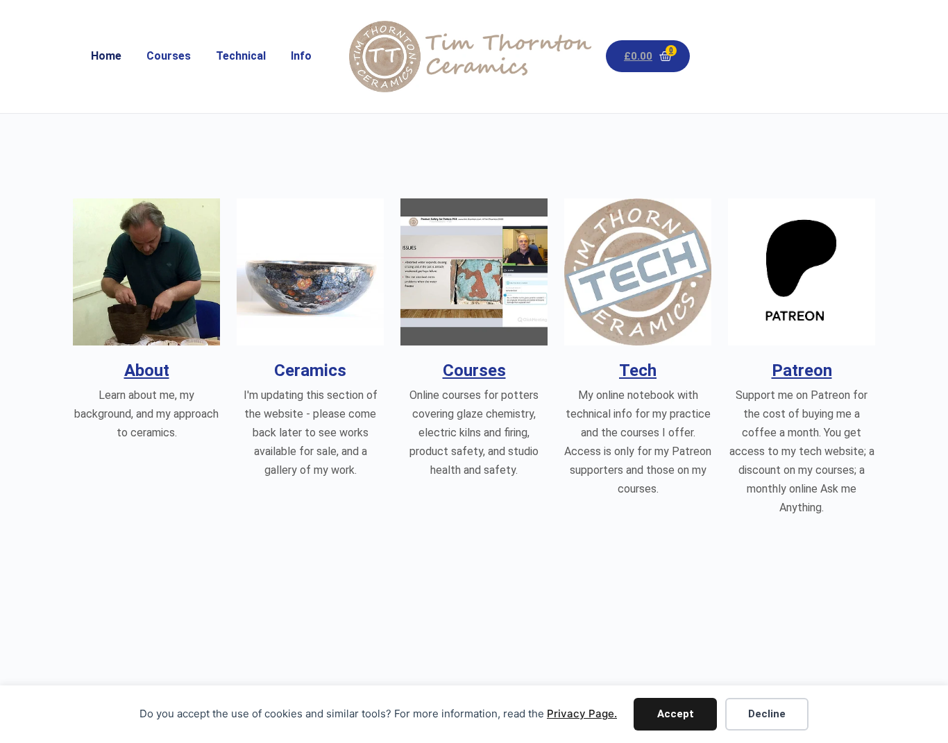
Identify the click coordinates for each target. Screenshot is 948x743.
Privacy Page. (582, 713)
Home (106, 55)
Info (301, 55)
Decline (767, 714)
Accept (675, 714)
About (146, 370)
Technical (241, 55)
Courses (168, 55)
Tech (638, 370)
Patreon (802, 370)
